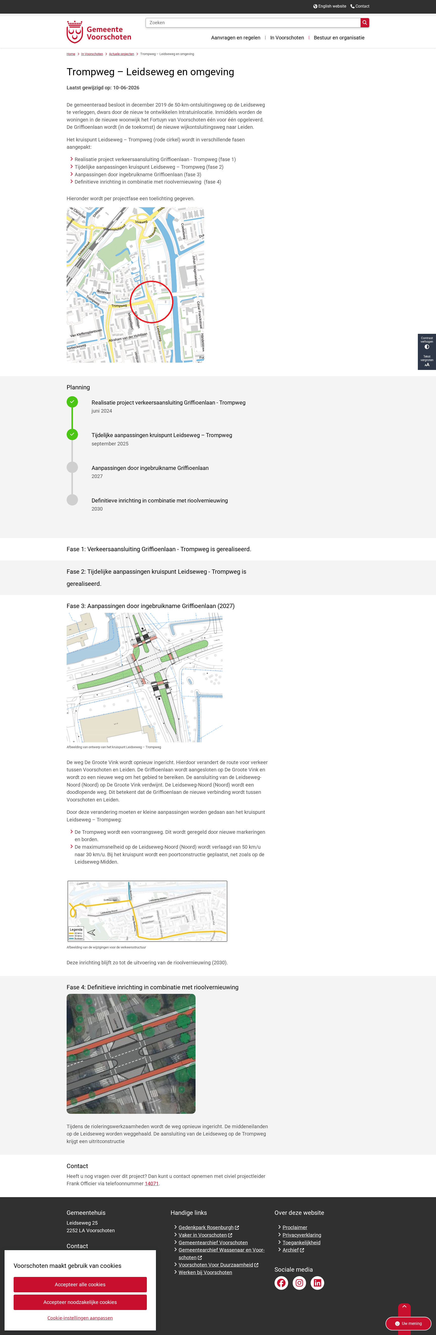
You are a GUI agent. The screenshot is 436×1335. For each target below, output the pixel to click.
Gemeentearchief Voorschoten (213, 1243)
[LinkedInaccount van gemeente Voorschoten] (317, 1283)
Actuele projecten (121, 54)
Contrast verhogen (427, 339)
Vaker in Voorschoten (203, 1235)
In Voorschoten (92, 54)
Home (71, 54)
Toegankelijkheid (301, 1243)
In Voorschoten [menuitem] (287, 38)
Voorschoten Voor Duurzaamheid (216, 1265)
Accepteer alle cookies (80, 1285)
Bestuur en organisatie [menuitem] (339, 38)
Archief (291, 1250)
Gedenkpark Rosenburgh (206, 1227)
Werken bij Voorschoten (205, 1272)
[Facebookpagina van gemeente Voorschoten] (281, 1283)
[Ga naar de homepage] (99, 32)
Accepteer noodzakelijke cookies (80, 1302)
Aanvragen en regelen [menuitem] (235, 38)
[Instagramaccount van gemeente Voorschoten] (299, 1283)
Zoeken (365, 22)
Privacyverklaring (302, 1235)
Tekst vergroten (427, 358)
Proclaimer (295, 1227)
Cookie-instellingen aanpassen (80, 1318)
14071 (152, 1184)
